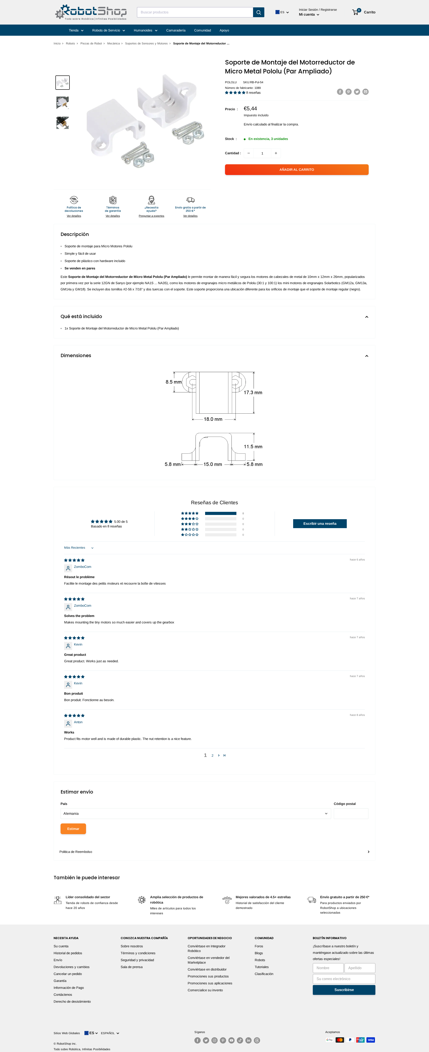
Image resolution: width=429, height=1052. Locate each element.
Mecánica (113, 43)
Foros (259, 946)
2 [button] (212, 755)
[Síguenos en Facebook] (197, 1040)
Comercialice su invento (205, 990)
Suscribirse (344, 990)
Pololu (231, 82)
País (64, 804)
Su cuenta (61, 946)
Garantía (60, 981)
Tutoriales (262, 967)
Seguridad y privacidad (137, 960)
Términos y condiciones (138, 953)
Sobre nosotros (132, 946)
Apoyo (224, 30)
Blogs (259, 953)
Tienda (74, 30)
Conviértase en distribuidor (207, 969)
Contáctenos (63, 994)
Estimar (73, 829)
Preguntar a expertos (151, 215)
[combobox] (195, 12)
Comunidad (202, 30)
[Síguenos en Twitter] (206, 1040)
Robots (70, 43)
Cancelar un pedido (68, 974)
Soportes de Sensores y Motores (146, 43)
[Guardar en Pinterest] (348, 91)
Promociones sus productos (208, 976)
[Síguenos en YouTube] (231, 1040)
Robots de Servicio (106, 30)
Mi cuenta (307, 14)
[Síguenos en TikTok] (240, 1040)
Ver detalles (74, 215)
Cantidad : (233, 153)
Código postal (345, 804)
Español (108, 1033)
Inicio (57, 43)
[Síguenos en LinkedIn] (248, 1040)
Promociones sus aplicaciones (210, 983)
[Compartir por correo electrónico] (365, 91)
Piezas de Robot (91, 43)
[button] (235, 92)
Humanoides (143, 30)
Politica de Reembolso (75, 852)
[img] (74, 560)
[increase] (276, 153)
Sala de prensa (132, 967)
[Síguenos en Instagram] (214, 1040)
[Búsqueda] (258, 12)
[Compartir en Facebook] (340, 91)
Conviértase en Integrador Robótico (206, 948)
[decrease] (248, 153)
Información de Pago (69, 988)
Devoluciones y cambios (72, 967)
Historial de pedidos (68, 953)
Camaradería (175, 30)
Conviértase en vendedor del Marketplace (208, 960)
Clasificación (264, 974)
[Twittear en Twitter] (357, 91)
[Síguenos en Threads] (257, 1040)
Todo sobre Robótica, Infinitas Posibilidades (82, 1049)
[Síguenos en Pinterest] (223, 1040)
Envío (58, 960)
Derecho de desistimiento (72, 1001)
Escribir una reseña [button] (319, 523)
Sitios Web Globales (67, 1033)
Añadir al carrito (297, 169)
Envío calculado (255, 124)
